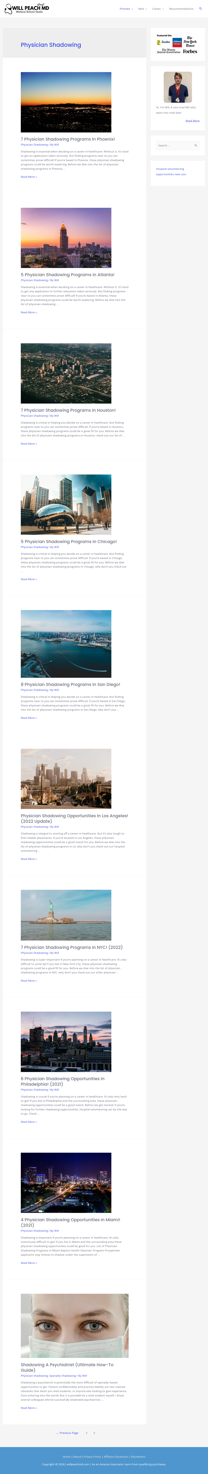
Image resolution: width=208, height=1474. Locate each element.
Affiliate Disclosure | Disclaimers (124, 1456)
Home (66, 1456)
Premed (125, 9)
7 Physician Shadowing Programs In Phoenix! (68, 139)
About (77, 1456)
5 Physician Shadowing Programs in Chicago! (69, 542)
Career (156, 9)
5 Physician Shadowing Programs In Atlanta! (67, 275)
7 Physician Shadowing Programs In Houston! (68, 410)
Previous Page (67, 1433)
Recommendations (181, 9)
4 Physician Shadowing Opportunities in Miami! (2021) (70, 1222)
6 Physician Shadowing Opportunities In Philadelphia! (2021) (63, 1081)
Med (141, 9)
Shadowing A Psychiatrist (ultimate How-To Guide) (67, 1367)
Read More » (29, 177)
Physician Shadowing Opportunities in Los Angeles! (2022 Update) (74, 818)
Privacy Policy (92, 1456)
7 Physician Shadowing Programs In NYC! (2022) (72, 947)
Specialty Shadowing (62, 1376)
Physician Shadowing (34, 144)
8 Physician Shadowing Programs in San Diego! (70, 684)
